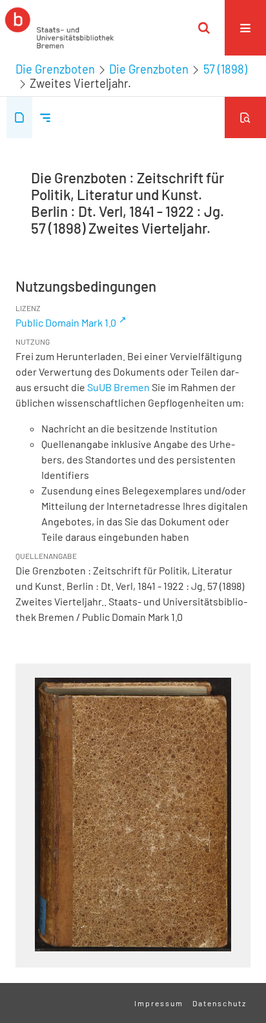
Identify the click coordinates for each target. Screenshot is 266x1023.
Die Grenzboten (55, 69)
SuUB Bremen (118, 387)
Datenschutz (219, 1003)
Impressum (158, 1003)
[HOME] (59, 28)
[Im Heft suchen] (245, 117)
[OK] (204, 28)
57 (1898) (225, 69)
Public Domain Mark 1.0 (65, 322)
